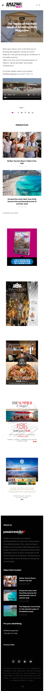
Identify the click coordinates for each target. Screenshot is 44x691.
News (22, 18)
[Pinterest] (25, 112)
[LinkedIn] (29, 112)
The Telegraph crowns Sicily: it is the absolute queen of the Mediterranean (29, 609)
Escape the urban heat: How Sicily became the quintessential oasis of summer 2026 (22, 201)
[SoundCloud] (31, 661)
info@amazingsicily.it (11, 630)
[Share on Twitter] (21, 112)
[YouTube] (25, 661)
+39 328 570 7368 (10, 633)
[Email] (32, 112)
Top (22, 686)
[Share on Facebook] (18, 112)
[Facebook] (13, 661)
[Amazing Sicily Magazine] (14, 5)
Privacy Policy (9, 645)
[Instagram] (19, 661)
